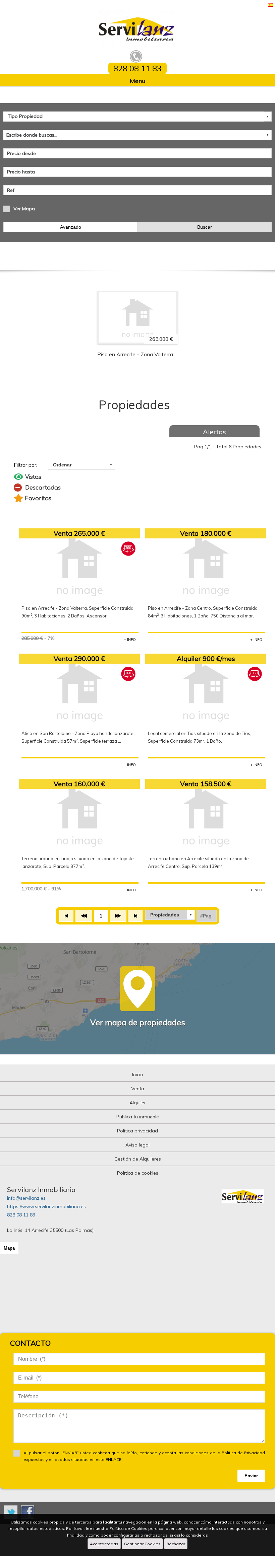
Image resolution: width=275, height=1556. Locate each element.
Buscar (204, 227)
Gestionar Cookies (142, 1543)
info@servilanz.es (26, 1198)
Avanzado (70, 227)
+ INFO (130, 639)
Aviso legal (137, 1145)
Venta (137, 1089)
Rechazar (175, 1543)
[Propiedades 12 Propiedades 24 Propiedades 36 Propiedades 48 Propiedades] (170, 915)
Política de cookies (137, 1173)
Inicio (137, 1074)
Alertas (214, 432)
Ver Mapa (24, 209)
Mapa (9, 1248)
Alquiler (137, 1103)
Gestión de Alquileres (137, 1159)
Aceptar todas (104, 1543)
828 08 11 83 (21, 1215)
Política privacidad (137, 1131)
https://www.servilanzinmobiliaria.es (46, 1206)
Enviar (251, 1475)
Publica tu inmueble (137, 1117)
